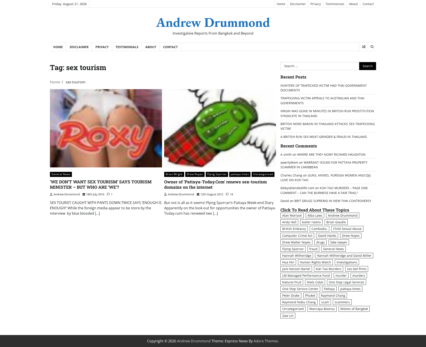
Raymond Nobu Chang (299, 302)
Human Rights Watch (315, 262)
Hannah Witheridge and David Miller (344, 255)
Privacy (315, 4)
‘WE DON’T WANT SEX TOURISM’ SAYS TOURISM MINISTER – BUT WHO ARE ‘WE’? (101, 184)
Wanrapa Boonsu (322, 309)
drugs (320, 242)
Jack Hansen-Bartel (296, 269)
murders (358, 275)
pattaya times (240, 174)
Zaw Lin (288, 316)
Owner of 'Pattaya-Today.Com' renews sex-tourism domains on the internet (215, 184)
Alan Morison (292, 215)
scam (325, 302)
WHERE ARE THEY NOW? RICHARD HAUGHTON (331, 154)
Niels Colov (315, 282)
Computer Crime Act (297, 235)
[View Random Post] (363, 47)
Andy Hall (289, 222)
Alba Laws (315, 215)
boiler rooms (311, 222)
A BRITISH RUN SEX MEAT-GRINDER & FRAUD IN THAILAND (323, 137)
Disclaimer (298, 4)
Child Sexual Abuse (347, 229)
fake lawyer (338, 242)
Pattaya (329, 289)
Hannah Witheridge (296, 255)
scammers (342, 302)
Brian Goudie (336, 222)
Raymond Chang (333, 295)
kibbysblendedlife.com (297, 188)
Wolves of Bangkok (354, 309)
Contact (368, 4)
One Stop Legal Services (346, 282)
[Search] (372, 47)
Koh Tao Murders (328, 269)
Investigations (347, 262)
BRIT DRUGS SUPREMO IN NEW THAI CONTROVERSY (332, 201)
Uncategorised (263, 174)
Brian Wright (174, 174)
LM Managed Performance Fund (306, 275)
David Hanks (327, 235)
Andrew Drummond (213, 22)
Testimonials (334, 4)
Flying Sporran (217, 174)
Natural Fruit (291, 282)
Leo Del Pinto (356, 269)
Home (281, 4)
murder (341, 275)
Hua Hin (288, 262)
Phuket (310, 295)
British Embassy (294, 229)
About (353, 4)
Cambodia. (319, 229)
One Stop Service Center (300, 289)
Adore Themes (266, 341)
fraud (313, 249)
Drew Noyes (195, 174)
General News (60, 174)
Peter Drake (291, 295)
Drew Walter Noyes (296, 242)
